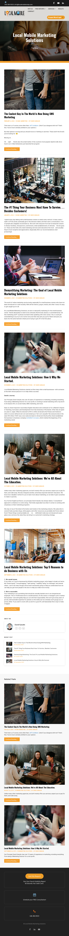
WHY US (30, 9)
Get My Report (34, 876)
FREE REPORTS (39, 9)
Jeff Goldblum (33, 125)
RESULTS (61, 9)
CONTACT (31, 11)
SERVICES (51, 9)
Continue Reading (10, 149)
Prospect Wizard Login (54, 17)
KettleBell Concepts (33, 418)
